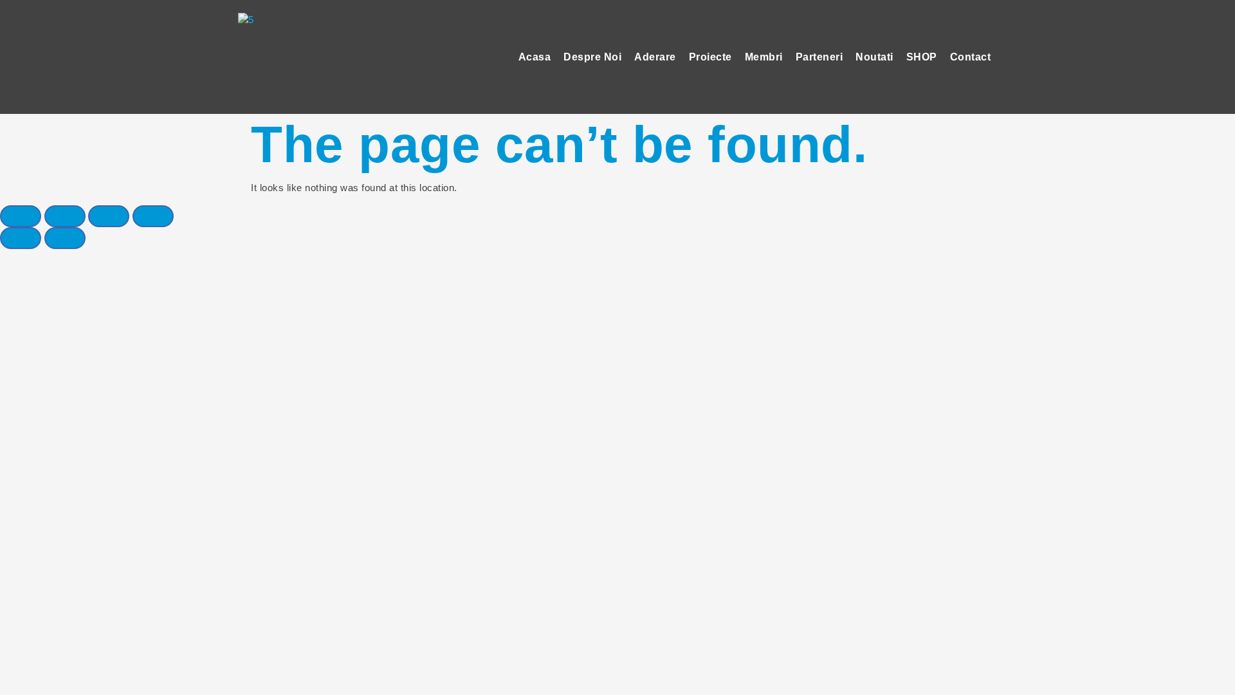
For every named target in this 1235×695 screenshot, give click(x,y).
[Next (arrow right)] (65, 238)
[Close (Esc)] (20, 216)
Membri (764, 56)
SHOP (921, 56)
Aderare (655, 56)
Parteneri (819, 56)
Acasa (534, 56)
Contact (970, 56)
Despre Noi (592, 56)
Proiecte (710, 56)
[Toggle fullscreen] (108, 216)
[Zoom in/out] (153, 216)
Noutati (874, 56)
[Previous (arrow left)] (20, 238)
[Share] (65, 216)
